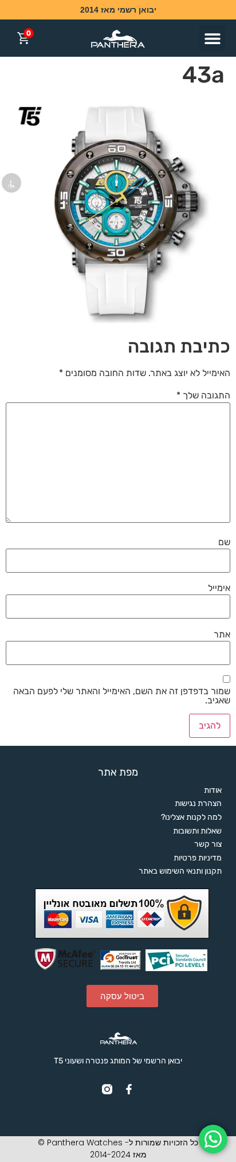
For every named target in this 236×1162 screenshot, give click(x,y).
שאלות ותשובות (197, 831)
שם (224, 542)
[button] (212, 38)
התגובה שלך (203, 395)
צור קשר (208, 844)
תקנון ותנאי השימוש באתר (180, 871)
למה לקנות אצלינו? (191, 817)
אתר (222, 634)
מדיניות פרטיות (198, 858)
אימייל (219, 588)
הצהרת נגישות (198, 803)
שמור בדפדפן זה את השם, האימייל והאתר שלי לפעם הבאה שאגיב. (121, 696)
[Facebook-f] (129, 1089)
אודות (213, 790)
